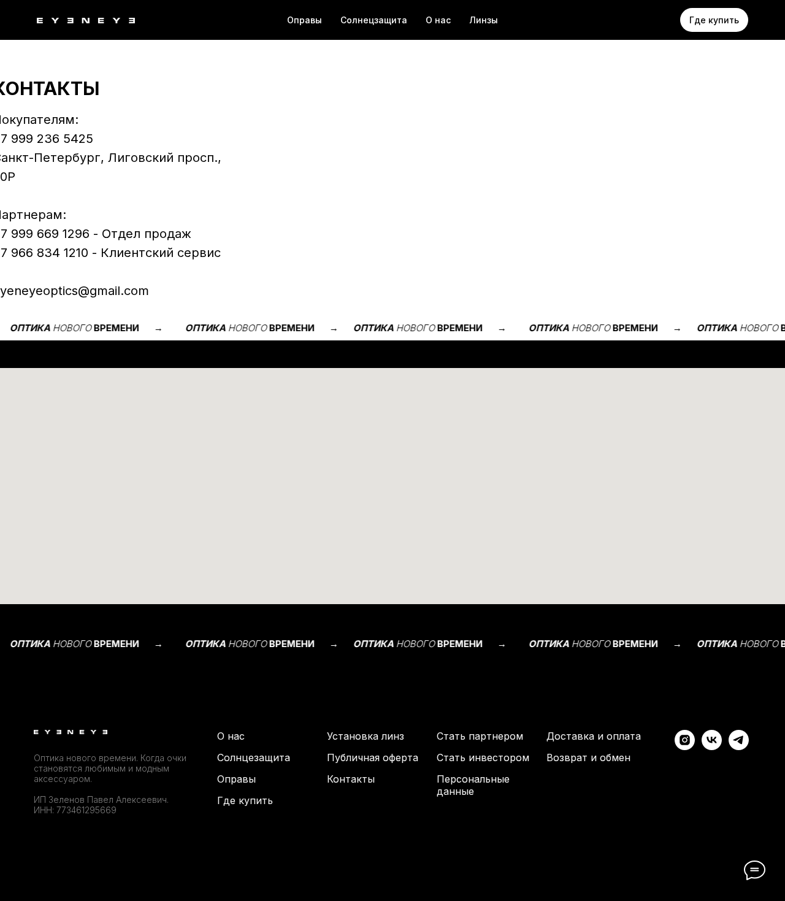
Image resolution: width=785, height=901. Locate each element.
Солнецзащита (373, 20)
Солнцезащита (253, 757)
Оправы (304, 20)
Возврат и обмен (588, 757)
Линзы (483, 20)
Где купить (245, 800)
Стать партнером (480, 736)
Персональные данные (473, 785)
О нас (438, 20)
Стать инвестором (483, 757)
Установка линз (365, 736)
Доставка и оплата (593, 736)
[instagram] (685, 747)
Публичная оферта (372, 757)
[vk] (712, 747)
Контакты (351, 779)
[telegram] (739, 747)
